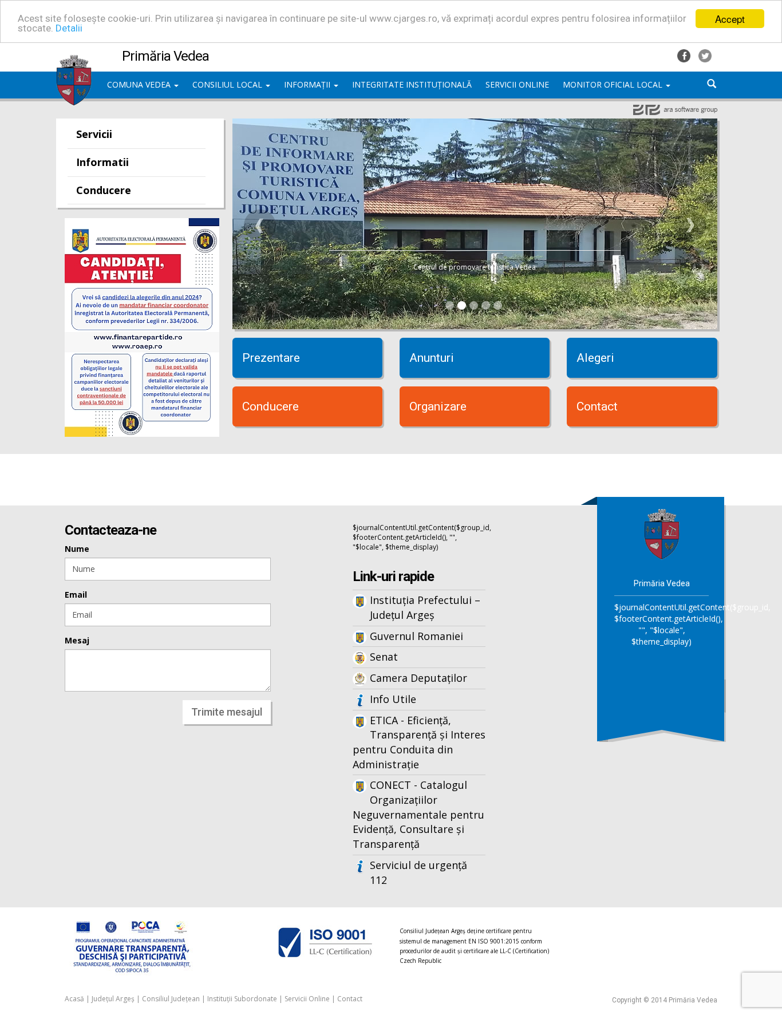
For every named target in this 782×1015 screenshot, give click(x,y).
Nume (77, 548)
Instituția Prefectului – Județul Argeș (425, 607)
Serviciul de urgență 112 (418, 872)
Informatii (102, 162)
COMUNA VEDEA (140, 84)
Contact (597, 406)
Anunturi (431, 358)
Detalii (69, 28)
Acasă (74, 999)
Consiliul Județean (171, 999)
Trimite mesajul (226, 712)
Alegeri (595, 358)
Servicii (94, 134)
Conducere (103, 190)
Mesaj (77, 640)
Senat (384, 656)
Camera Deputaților (418, 678)
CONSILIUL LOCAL (228, 84)
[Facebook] (685, 54)
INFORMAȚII (308, 84)
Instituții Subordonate (242, 999)
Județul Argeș (113, 999)
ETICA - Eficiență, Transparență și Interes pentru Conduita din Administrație (419, 742)
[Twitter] (705, 54)
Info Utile (393, 699)
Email (76, 594)
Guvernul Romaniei (416, 636)
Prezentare (271, 358)
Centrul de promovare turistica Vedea (474, 267)
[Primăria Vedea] (74, 60)
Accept (730, 18)
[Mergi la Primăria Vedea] (662, 532)
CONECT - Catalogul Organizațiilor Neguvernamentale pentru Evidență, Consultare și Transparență (418, 814)
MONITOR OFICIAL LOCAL (614, 84)
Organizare (438, 406)
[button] (260, 226)
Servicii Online (307, 999)
